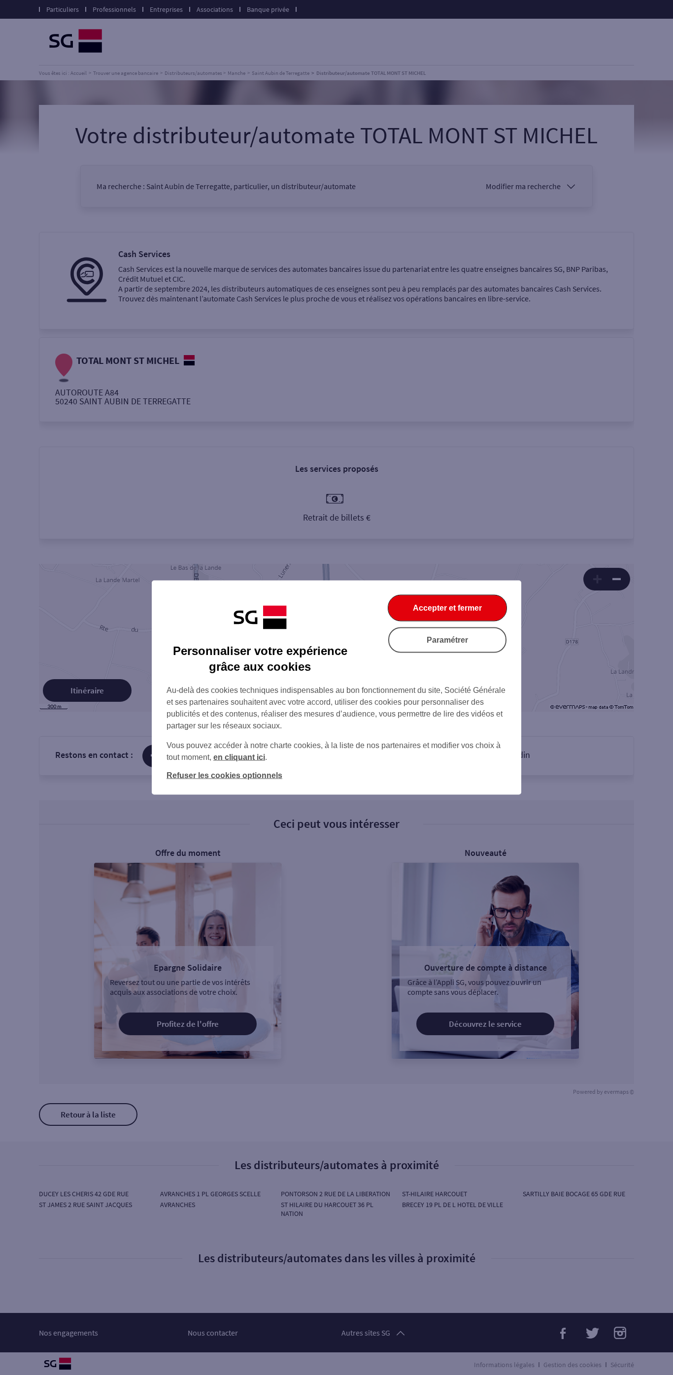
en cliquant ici (239, 757)
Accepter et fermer (447, 608)
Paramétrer (447, 640)
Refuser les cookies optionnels (224, 775)
